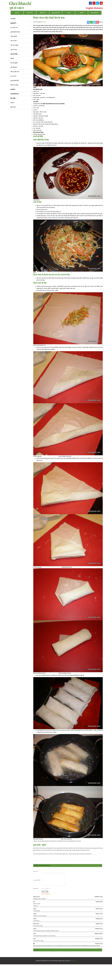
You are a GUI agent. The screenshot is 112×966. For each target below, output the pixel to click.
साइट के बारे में (30, 12)
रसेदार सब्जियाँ (13, 36)
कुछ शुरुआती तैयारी (56, 12)
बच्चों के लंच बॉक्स (14, 85)
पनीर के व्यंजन (13, 41)
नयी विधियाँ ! (13, 18)
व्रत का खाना (13, 76)
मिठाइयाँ (12, 58)
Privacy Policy (73, 960)
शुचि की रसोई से (17, 8)
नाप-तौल (68, 12)
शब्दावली (81, 12)
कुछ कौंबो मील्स (13, 67)
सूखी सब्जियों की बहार (15, 32)
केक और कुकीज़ (14, 63)
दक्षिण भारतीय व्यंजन (14, 71)
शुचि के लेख (13, 107)
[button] (20, 98)
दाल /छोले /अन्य (14, 27)
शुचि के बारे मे (43, 12)
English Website (94, 8)
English (44, 22)
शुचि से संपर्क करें (94, 12)
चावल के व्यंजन (13, 49)
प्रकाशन (12, 102)
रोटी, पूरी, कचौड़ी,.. (14, 45)
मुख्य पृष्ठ (17, 12)
